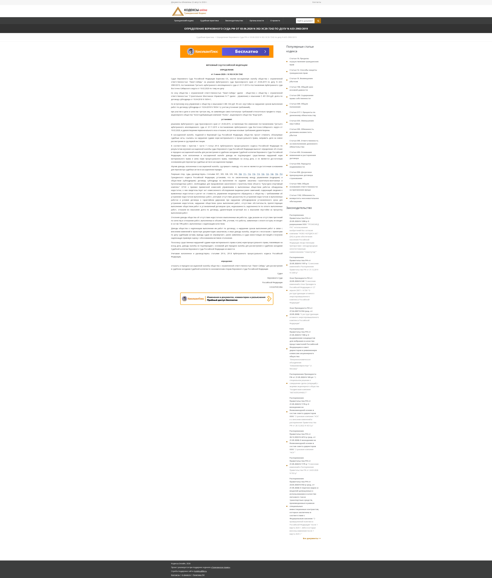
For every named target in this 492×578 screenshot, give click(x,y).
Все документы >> (312, 538)
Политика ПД (198, 575)
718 (253, 174)
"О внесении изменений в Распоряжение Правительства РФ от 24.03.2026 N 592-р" (304, 465)
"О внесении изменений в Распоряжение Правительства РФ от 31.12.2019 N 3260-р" (304, 265)
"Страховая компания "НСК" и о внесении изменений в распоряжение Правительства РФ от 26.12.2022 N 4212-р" (304, 412)
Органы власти (257, 20)
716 (249, 174)
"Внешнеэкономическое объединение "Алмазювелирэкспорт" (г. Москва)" (304, 349)
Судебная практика (209, 20)
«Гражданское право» (220, 567)
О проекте (275, 20)
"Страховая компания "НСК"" (303, 442)
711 (244, 174)
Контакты (316, 2)
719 (258, 174)
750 (276, 174)
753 (281, 174)
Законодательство (234, 20)
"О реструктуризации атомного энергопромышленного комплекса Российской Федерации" (304, 316)
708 (240, 174)
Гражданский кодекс (184, 20)
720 (262, 174)
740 (271, 174)
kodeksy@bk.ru (200, 571)
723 (267, 174)
